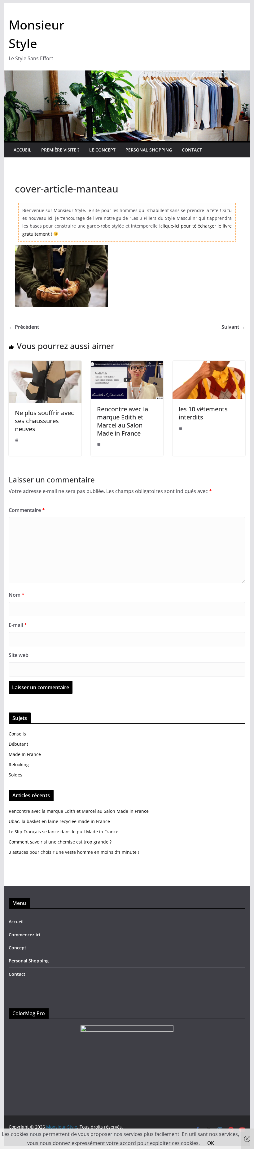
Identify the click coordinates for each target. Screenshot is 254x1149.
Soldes (15, 775)
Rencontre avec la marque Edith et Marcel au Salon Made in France (122, 421)
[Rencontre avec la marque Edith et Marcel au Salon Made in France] (127, 365)
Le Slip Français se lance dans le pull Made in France (63, 832)
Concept (17, 948)
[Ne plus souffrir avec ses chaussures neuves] (45, 365)
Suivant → (233, 326)
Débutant (18, 744)
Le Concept (102, 150)
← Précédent (24, 326)
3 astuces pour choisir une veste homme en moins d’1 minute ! (74, 852)
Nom (16, 594)
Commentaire (27, 510)
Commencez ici (24, 935)
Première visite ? (60, 150)
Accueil (22, 150)
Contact (192, 150)
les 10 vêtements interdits (203, 413)
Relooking (19, 764)
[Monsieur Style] (127, 74)
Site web (18, 655)
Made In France (25, 754)
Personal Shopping (148, 150)
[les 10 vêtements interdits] (209, 365)
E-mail (18, 625)
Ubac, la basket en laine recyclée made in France (59, 821)
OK (210, 1143)
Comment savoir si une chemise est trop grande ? (60, 842)
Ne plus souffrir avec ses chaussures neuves (44, 421)
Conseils (17, 734)
